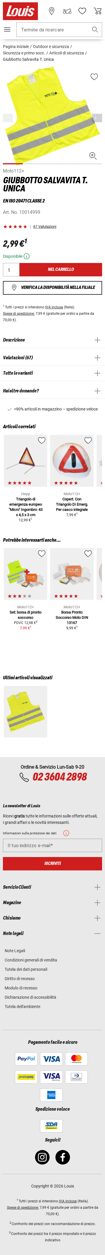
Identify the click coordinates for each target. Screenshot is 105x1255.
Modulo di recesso (21, 988)
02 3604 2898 (59, 777)
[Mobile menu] (7, 29)
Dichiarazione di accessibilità (30, 997)
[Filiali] (51, 11)
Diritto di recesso (20, 978)
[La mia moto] (67, 11)
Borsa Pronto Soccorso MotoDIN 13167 (72, 617)
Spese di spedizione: (19, 314)
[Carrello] (97, 11)
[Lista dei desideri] (82, 11)
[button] (95, 29)
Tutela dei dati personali (26, 969)
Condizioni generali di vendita (31, 960)
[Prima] (97, 118)
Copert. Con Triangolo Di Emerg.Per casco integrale (72, 504)
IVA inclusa (54, 307)
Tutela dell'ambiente (22, 1006)
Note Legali (15, 950)
